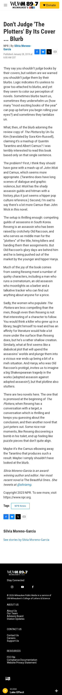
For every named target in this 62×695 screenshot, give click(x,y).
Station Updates (15, 619)
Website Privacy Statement (22, 662)
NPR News (20, 506)
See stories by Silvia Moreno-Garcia (26, 540)
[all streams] (57, 690)
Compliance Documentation (22, 660)
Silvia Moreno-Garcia (17, 47)
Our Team (12, 613)
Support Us (13, 641)
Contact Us (13, 635)
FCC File (11, 657)
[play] (5, 690)
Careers (11, 638)
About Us (12, 611)
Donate (51, 5)
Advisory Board (15, 616)
